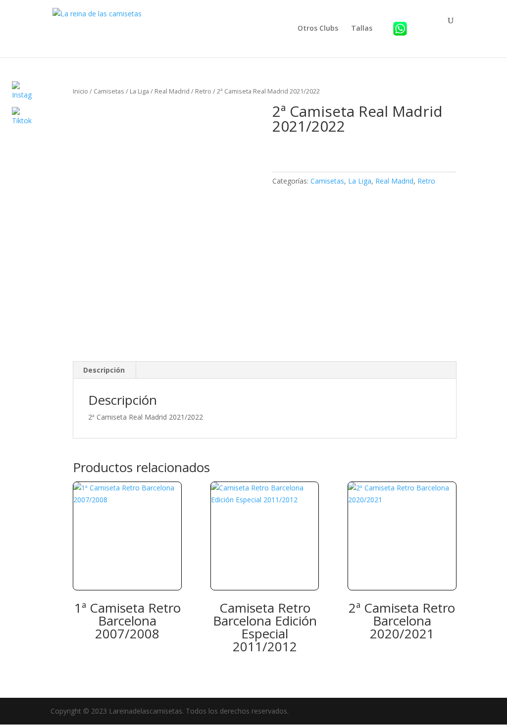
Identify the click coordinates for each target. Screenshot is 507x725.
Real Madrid (172, 91)
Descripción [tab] (104, 370)
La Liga (139, 91)
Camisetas (109, 91)
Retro (203, 91)
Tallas (361, 29)
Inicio (80, 91)
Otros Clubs (318, 29)
